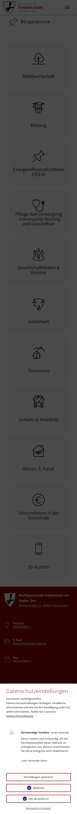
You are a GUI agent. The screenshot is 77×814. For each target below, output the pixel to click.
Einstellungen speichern (38, 777)
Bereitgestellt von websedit (38, 808)
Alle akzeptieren (39, 799)
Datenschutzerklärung (19, 716)
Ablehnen (38, 788)
